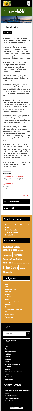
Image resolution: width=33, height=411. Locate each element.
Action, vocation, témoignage (8, 246)
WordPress (13, 408)
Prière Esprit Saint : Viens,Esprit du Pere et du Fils (17, 225)
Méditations (8, 304)
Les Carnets (8, 297)
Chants (6, 284)
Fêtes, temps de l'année (7, 255)
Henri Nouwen (8, 292)
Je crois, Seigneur (8, 176)
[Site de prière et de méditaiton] (7, 3)
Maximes (7, 299)
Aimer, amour (16, 246)
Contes (6, 287)
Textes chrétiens (7, 32)
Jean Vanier (18, 254)
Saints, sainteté (22, 268)
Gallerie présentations (10, 289)
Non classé (7, 307)
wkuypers (28, 196)
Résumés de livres (9, 314)
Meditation (20, 408)
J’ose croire (20, 176)
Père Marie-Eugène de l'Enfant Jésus (13, 309)
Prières (6, 312)
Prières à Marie (10, 267)
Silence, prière (7, 272)
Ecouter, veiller (20, 250)
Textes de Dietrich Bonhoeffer (12, 232)
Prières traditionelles (18, 263)
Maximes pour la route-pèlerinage (13, 302)
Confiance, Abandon (10, 249)
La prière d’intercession (11, 230)
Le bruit (7, 227)
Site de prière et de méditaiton (16, 11)
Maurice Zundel (8, 262)
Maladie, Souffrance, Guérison (12, 259)
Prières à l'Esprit (26, 263)
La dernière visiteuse (10, 235)
